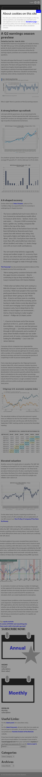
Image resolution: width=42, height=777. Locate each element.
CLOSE (38, 11)
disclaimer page (31, 22)
